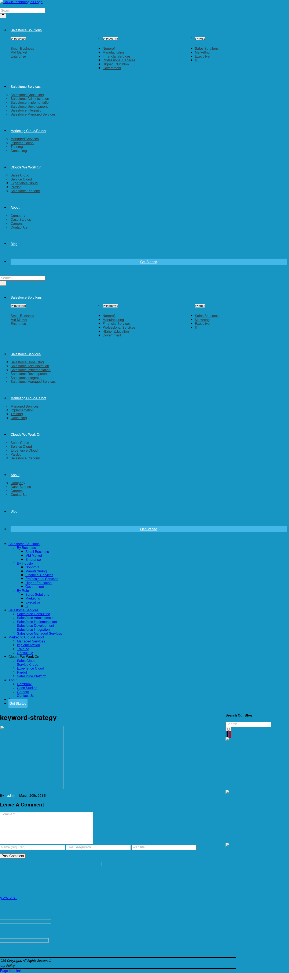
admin (11, 795)
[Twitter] (227, 734)
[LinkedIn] (226, 734)
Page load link (11, 970)
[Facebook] (228, 734)
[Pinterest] (230, 734)
